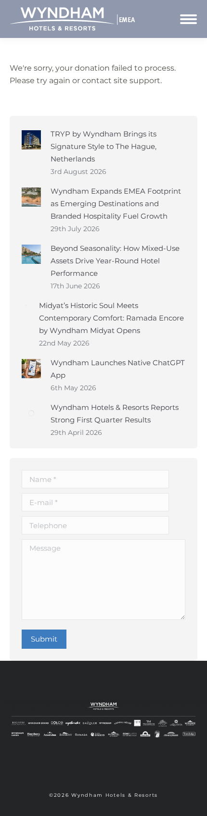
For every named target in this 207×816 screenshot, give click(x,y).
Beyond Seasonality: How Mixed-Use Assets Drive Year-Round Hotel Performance (115, 261)
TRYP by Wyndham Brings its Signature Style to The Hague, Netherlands (103, 146)
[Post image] (31, 139)
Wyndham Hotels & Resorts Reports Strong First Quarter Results (115, 413)
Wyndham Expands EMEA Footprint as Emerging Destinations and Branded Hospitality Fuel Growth (116, 203)
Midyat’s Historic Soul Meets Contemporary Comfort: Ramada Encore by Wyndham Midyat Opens (111, 318)
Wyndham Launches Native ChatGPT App (118, 369)
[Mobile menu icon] (188, 19)
